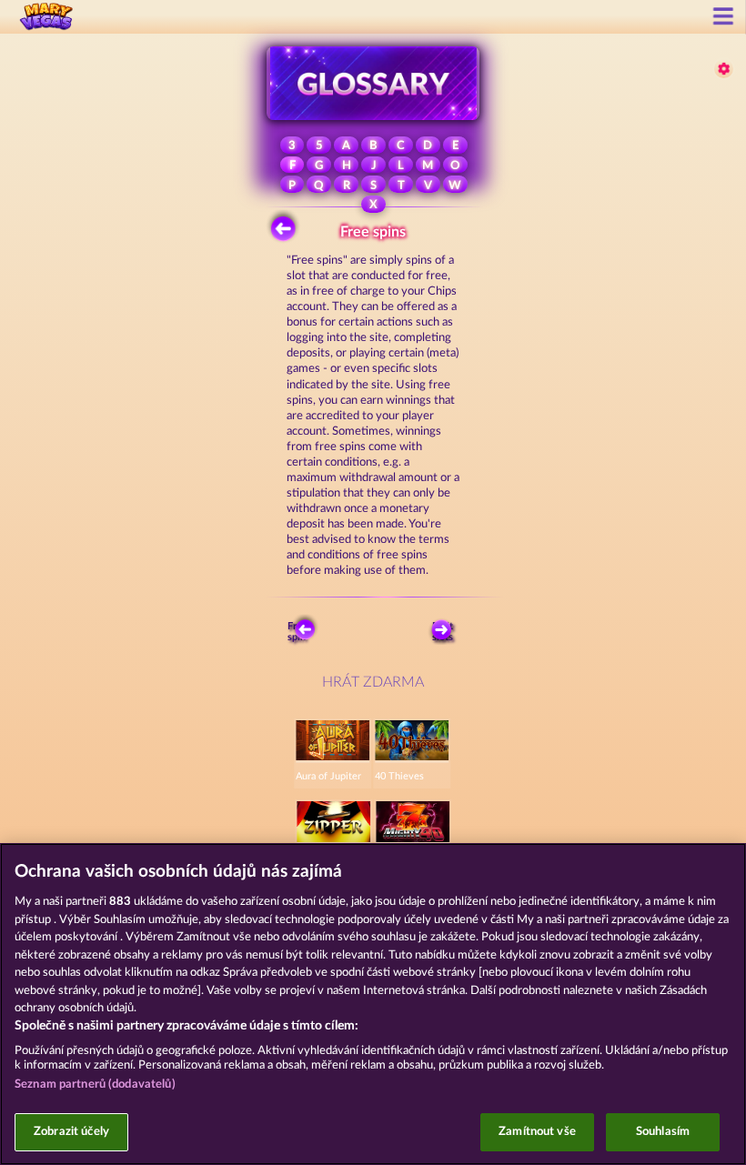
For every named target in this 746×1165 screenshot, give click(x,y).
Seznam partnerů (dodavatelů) (95, 1084)
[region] (373, 1004)
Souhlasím (663, 1132)
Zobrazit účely (71, 1132)
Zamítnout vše (537, 1132)
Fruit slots (442, 631)
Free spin (297, 631)
